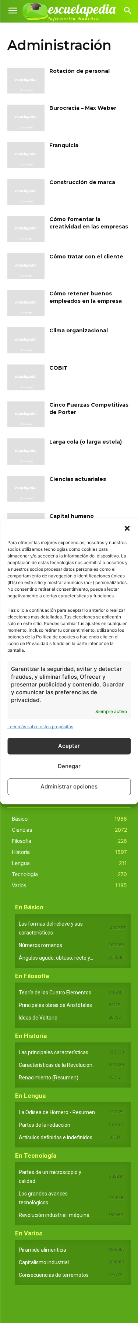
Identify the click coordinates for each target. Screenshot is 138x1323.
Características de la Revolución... (57, 1065)
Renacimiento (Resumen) (48, 1078)
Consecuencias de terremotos (54, 1275)
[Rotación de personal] (26, 81)
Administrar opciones (69, 786)
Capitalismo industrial (44, 1262)
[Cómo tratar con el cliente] (26, 266)
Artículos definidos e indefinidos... (57, 1137)
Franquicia (63, 145)
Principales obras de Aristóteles (55, 1005)
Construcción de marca (82, 182)
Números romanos (40, 945)
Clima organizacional (78, 330)
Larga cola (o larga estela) (85, 441)
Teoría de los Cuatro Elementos (55, 992)
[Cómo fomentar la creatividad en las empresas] (26, 229)
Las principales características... (55, 1052)
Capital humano (71, 516)
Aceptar (69, 745)
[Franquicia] (26, 155)
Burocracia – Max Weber (82, 108)
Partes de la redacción (44, 1125)
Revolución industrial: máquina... (56, 1215)
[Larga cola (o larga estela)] (26, 451)
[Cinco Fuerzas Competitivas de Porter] (26, 414)
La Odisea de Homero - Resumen (57, 1112)
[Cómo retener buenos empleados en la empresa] (26, 303)
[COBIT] (26, 377)
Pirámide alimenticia (42, 1250)
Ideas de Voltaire (38, 1018)
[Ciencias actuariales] (26, 489)
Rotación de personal (79, 71)
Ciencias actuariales (77, 479)
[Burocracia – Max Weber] (26, 117)
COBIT (58, 367)
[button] (127, 528)
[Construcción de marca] (26, 192)
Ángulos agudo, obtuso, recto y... (56, 958)
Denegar (69, 766)
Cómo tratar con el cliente (86, 256)
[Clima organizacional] (26, 340)
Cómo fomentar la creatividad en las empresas (88, 223)
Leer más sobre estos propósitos (40, 726)
